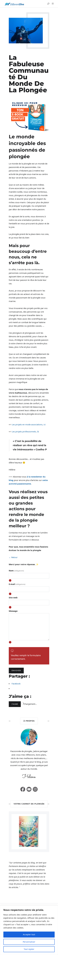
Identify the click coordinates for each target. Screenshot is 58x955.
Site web (13, 597)
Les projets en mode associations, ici (29, 424)
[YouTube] (29, 789)
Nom (16, 570)
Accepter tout (29, 934)
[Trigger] (52, 3)
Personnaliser (29, 941)
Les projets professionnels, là (25, 431)
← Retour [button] (13, 557)
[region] (29, 930)
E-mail (17, 584)
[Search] (48, 3)
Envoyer (16, 670)
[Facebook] (22, 789)
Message (13, 611)
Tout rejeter (29, 949)
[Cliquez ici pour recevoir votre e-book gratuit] (29, 116)
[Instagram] (35, 789)
